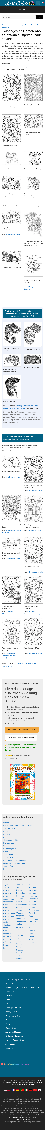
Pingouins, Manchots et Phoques (33, 898)
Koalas (19, 924)
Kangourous (21, 921)
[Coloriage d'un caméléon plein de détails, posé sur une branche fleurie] (33, 189)
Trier (3, 69)
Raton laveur (34, 910)
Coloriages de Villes (34, 530)
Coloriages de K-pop (34, 653)
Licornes (19, 935)
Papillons (32, 887)
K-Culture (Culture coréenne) (14, 860)
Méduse (19, 944)
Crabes (6, 922)
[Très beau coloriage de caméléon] (12, 345)
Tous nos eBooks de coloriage (21, 738)
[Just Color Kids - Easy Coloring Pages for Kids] (7, 1090)
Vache (31, 939)
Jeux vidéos (8, 866)
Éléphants (7, 942)
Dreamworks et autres (11, 846)
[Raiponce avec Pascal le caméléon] (33, 276)
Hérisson (19, 899)
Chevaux (6, 908)
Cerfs (5, 896)
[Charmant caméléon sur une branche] (11, 164)
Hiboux (19, 902)
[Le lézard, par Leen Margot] (11, 263)
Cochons (6, 919)
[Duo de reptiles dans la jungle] (33, 100)
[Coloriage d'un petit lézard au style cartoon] (11, 189)
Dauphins (7, 933)
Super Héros (8, 855)
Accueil (4, 25)
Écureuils (7, 939)
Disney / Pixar (8, 843)
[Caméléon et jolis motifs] (33, 346)
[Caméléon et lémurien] (11, 141)
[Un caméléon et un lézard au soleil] (33, 127)
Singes (31, 925)
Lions (18, 938)
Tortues (32, 936)
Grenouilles (20, 893)
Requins (32, 916)
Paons (31, 885)
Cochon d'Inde (9, 913)
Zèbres (31, 942)
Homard (19, 908)
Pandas (19, 958)
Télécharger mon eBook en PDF (22, 730)
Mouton (19, 947)
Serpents (32, 922)
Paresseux (33, 890)
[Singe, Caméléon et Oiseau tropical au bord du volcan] (11, 223)
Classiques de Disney (11, 840)
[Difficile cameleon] (12, 398)
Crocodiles (7, 930)
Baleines (6, 890)
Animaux (12, 25)
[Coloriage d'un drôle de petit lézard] (33, 164)
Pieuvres (32, 893)
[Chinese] (35, 1090)
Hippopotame (21, 905)
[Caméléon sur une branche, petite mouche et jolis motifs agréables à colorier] (33, 237)
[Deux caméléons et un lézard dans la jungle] (11, 100)
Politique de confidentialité (25, 1084)
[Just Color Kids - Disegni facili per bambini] (26, 1090)
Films (5, 852)
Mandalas (7, 822)
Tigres (31, 933)
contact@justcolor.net (22, 1119)
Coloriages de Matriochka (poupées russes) (9, 655)
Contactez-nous (16, 1082)
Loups (18, 941)
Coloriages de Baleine (35, 490)
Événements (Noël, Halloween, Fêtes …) (19, 825)
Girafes (19, 890)
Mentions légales (27, 1082)
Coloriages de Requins (35, 572)
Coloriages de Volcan (13, 234)
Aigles (5, 885)
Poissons (32, 904)
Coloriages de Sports (13, 477)
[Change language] (43, 3)
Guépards (20, 896)
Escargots (7, 945)
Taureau (32, 930)
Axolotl (6, 887)
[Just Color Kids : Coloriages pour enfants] (20, 3)
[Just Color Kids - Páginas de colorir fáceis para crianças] (22, 1090)
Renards (32, 913)
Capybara (7, 893)
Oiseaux (19, 950)
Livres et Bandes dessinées (14, 863)
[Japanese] (39, 1090)
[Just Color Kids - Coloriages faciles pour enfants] (13, 1090)
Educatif (6, 834)
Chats (5, 905)
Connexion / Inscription (38, 3)
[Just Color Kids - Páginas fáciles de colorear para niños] (17, 1090)
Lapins (18, 932)
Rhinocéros (33, 919)
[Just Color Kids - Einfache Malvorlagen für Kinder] (30, 1090)
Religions (7, 869)
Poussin (32, 907)
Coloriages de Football (13, 558)
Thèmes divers (9, 828)
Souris (31, 928)
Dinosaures (7, 936)
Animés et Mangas (10, 857)
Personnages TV (9, 849)
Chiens (6, 910)
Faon (5, 948)
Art (4, 837)
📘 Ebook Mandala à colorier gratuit (15, 1064)
